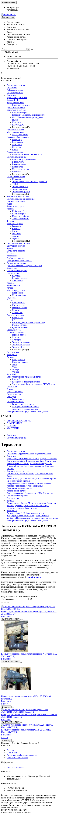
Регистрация (12, 10)
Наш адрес (6, 771)
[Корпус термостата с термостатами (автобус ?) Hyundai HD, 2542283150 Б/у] (29, 609)
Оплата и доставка (15, 767)
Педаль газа (17, 179)
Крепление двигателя (17, 97)
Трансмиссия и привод (17, 270)
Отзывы (10, 750)
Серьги (15, 310)
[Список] (5, 602)
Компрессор (17, 142)
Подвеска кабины (20, 216)
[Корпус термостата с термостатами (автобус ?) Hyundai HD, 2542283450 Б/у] (16, 651)
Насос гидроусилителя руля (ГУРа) (28, 322)
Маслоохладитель (20, 169)
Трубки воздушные (16, 258)
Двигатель (11, 95)
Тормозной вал (19, 347)
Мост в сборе (18, 293)
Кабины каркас (19, 214)
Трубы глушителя (15, 92)
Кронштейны (18, 302)
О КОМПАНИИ (14, 423)
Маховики (17, 144)
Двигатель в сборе (15, 130)
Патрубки (16, 172)
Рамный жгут (18, 399)
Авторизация (13, 7)
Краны (10, 248)
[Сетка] (2, 602)
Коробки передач (20, 278)
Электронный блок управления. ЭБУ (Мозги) (33, 384)
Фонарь (15, 372)
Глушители (12, 87)
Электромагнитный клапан (19, 260)
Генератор (17, 139)
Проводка (11, 396)
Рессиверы (12, 256)
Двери (15, 231)
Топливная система (16, 176)
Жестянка (16, 233)
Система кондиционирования (20, 199)
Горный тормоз (19, 335)
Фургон (10, 221)
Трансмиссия (13, 273)
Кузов (9, 204)
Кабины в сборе (19, 211)
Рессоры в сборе (19, 307)
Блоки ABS (12, 387)
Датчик (10, 389)
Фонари (15, 369)
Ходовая (10, 283)
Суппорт (16, 337)
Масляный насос (20, 134)
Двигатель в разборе (16, 110)
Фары (14, 367)
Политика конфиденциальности (22, 755)
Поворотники (18, 359)
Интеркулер (17, 167)
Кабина (10, 209)
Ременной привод (15, 152)
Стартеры (16, 147)
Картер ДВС (18, 125)
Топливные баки (20, 186)
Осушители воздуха (16, 251)
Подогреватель (14, 394)
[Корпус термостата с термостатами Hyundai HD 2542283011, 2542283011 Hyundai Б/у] (29, 712)
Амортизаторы (13, 285)
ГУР (14, 320)
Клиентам (5, 745)
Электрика (12, 354)
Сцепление (17, 280)
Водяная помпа (19, 164)
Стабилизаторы (14, 330)
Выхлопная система (16, 85)
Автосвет (11, 357)
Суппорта (16, 340)
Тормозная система (15, 332)
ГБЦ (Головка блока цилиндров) (27, 117)
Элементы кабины (20, 218)
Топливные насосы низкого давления (29, 181)
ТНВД (15, 184)
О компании (12, 753)
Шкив (15, 149)
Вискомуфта (18, 162)
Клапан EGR (13, 100)
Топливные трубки (21, 191)
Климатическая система (18, 196)
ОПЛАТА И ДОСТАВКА (19, 421)
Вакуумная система (16, 246)
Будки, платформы (15, 206)
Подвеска (11, 298)
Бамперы (16, 228)
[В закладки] (21, 619)
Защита (15, 236)
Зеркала (15, 238)
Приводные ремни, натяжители (27, 154)
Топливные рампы (21, 189)
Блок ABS (11, 374)
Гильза (15, 120)
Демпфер (16, 122)
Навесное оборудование (18, 137)
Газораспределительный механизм (28, 115)
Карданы (16, 275)
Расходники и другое (16, 263)
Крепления (12, 268)
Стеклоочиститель (15, 401)
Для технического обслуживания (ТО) (24, 265)
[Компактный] (8, 602)
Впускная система (15, 102)
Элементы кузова (15, 223)
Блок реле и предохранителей (26, 382)
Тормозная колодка (21, 342)
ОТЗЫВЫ (11, 425)
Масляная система (15, 132)
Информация (7, 762)
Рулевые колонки (20, 327)
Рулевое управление (16, 315)
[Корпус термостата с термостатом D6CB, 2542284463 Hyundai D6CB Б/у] (29, 727)
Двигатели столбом (16, 107)
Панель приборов (15, 391)
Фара (14, 364)
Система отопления (16, 201)
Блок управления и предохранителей (24, 377)
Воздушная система (21, 105)
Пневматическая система (18, 243)
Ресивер (10, 253)
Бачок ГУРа (17, 317)
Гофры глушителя (15, 90)
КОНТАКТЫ (13, 428)
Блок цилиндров (20, 112)
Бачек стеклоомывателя (23, 404)
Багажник (16, 226)
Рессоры (10, 300)
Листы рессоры (19, 305)
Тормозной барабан (21, 344)
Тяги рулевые (13, 352)
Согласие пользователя (17, 757)
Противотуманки (20, 362)
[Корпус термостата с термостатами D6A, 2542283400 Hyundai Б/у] (16, 694)
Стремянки (17, 312)
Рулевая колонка (19, 325)
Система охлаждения (16, 157)
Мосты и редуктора (16, 290)
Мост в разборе (19, 295)
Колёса (10, 288)
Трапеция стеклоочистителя (25, 409)
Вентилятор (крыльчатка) (24, 159)
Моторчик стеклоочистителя (25, 406)
